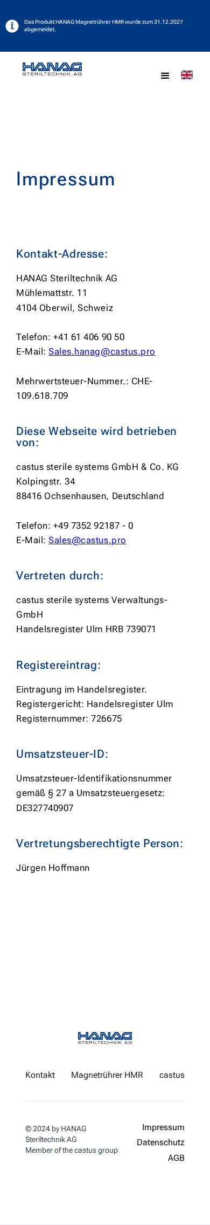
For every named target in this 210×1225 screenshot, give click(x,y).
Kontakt (40, 1075)
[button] (165, 76)
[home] (73, 69)
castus (172, 1075)
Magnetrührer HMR (107, 1075)
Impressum (163, 1127)
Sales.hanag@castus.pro (102, 351)
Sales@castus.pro (87, 540)
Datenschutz (161, 1142)
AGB (176, 1158)
